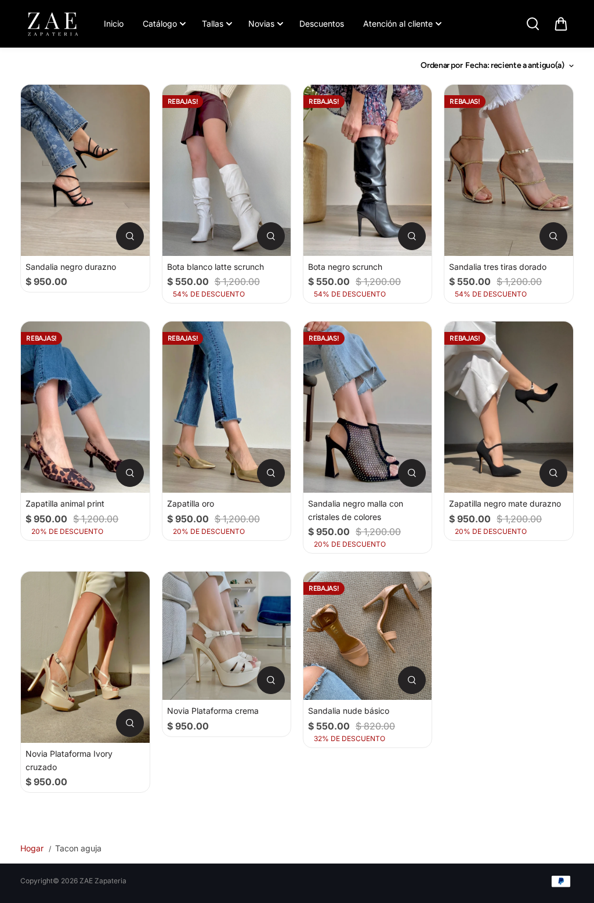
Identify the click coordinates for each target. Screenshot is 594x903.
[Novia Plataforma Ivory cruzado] (85, 657)
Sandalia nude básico (348, 711)
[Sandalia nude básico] (367, 636)
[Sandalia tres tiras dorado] (508, 170)
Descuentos (321, 23)
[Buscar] (532, 24)
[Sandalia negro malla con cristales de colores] (367, 407)
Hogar (32, 848)
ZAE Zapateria (102, 880)
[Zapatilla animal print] (85, 407)
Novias (261, 23)
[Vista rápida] (130, 236)
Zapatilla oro (190, 503)
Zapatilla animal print (65, 503)
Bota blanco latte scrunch (215, 267)
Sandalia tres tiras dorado (497, 267)
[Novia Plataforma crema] (226, 636)
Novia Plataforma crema (213, 711)
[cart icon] (561, 24)
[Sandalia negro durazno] (85, 170)
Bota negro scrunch (345, 267)
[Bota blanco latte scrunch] (226, 170)
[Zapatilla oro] (226, 407)
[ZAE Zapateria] (52, 24)
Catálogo (160, 23)
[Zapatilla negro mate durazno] (508, 407)
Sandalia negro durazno (71, 267)
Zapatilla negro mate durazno (505, 503)
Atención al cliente (398, 23)
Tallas (212, 23)
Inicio (114, 23)
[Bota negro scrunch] (367, 170)
